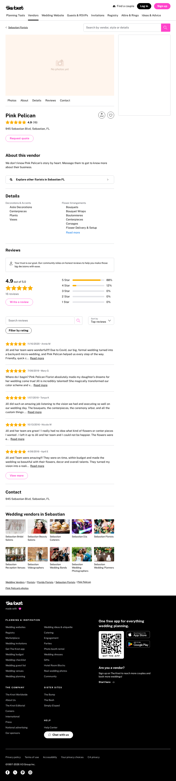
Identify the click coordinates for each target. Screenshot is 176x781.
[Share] (102, 115)
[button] (101, 320)
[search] (78, 320)
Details (36, 100)
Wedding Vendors (15, 582)
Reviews (50, 100)
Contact (65, 100)
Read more (73, 232)
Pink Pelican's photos (17, 588)
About (24, 100)
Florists (31, 582)
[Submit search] (165, 28)
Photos (12, 100)
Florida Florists (45, 582)
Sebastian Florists (18, 27)
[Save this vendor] (110, 115)
